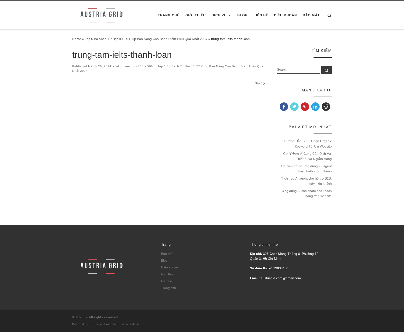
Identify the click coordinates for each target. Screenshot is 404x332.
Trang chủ (168, 288)
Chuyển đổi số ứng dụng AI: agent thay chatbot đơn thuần (306, 168)
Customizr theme (129, 324)
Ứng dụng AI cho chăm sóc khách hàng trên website (307, 193)
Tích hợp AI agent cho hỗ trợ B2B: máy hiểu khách (306, 181)
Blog (164, 260)
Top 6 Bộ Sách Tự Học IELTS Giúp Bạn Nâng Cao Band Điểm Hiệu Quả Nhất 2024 (146, 39)
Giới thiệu (168, 274)
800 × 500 (145, 66)
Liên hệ (166, 281)
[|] (101, 14)
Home (76, 39)
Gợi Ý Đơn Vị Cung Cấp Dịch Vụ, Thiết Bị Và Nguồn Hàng (307, 156)
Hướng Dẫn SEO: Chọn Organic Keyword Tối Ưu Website (308, 143)
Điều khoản (169, 267)
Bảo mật (167, 254)
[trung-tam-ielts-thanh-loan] (168, 147)
